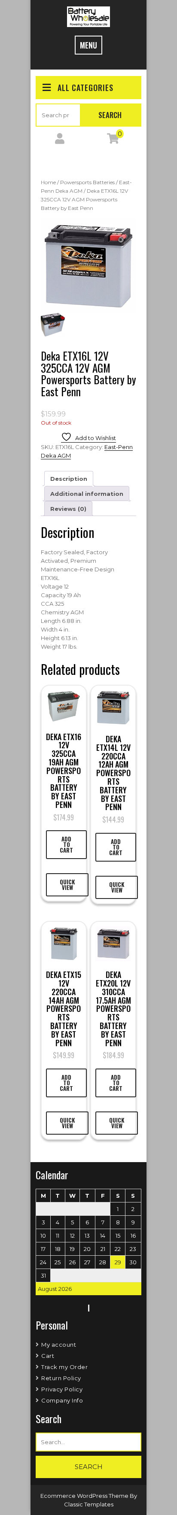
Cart (47, 1355)
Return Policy (61, 1378)
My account (58, 1344)
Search (110, 114)
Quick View (67, 884)
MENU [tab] (88, 45)
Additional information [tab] (86, 493)
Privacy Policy (61, 1389)
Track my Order (64, 1366)
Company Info (62, 1400)
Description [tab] (68, 478)
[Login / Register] (59, 140)
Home (48, 182)
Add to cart (66, 844)
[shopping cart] (113, 140)
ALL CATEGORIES (85, 87)
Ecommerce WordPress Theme (85, 1495)
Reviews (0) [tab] (68, 508)
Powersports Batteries (87, 182)
